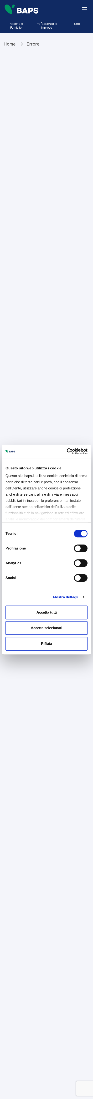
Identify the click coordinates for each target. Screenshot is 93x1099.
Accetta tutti (46, 612)
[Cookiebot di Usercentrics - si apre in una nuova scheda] (67, 451)
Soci (77, 24)
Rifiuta (46, 644)
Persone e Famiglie (16, 26)
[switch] (81, 548)
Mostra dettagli (65, 597)
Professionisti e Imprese (46, 26)
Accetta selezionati (46, 628)
